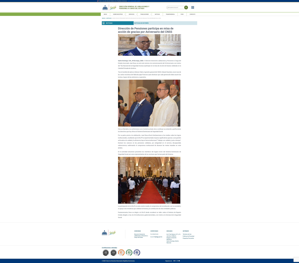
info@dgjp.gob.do (157, 237)
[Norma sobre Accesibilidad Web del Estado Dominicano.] (137, 253)
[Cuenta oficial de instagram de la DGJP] (177, 261)
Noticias (157, 14)
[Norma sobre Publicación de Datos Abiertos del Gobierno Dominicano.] (129, 253)
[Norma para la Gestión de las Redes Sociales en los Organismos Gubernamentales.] (121, 253)
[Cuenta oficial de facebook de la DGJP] (174, 261)
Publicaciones (144, 14)
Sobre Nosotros (118, 14)
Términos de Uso (187, 234)
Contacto (192, 14)
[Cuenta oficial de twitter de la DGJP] (175, 261)
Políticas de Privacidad (188, 236)
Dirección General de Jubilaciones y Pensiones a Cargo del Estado (134, 7)
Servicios (131, 14)
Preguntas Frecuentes (188, 238)
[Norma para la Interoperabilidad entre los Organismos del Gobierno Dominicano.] (113, 253)
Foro (182, 14)
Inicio (105, 14)
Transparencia (170, 14)
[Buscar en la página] (186, 7)
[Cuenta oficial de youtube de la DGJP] (179, 261)
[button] (192, 7)
